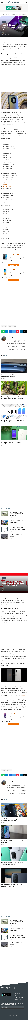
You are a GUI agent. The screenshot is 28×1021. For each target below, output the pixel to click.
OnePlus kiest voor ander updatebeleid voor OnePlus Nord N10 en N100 (13, 819)
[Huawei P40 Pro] (5, 274)
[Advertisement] (14, 79)
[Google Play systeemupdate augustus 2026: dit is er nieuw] (4, 529)
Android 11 (23, 695)
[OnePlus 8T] (5, 718)
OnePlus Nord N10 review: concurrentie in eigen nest (13, 841)
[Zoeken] (26, 2)
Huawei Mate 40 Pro (14, 255)
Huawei (14, 326)
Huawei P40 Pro (13, 270)
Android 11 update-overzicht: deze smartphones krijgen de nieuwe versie (11, 443)
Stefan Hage (9, 32)
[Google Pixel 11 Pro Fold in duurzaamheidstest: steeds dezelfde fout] (4, 513)
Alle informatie (14, 265)
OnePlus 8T (11, 714)
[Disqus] (14, 467)
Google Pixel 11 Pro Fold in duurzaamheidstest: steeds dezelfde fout (16, 514)
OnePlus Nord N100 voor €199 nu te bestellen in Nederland (11, 885)
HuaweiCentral (6, 284)
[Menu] (2, 2)
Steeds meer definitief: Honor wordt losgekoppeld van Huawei (11, 375)
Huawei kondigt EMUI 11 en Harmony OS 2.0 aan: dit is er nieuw (13, 421)
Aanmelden (4, 1009)
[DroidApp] (14, 2)
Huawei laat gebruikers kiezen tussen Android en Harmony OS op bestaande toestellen (12, 398)
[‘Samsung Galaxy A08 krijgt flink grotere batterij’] (4, 522)
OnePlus (3, 770)
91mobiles (5, 728)
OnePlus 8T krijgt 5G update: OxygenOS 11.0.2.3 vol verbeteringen (12, 863)
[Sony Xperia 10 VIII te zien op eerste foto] (4, 536)
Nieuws (7, 14)
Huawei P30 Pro (7, 186)
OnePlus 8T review (17, 615)
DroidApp (3, 14)
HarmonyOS (4, 326)
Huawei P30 (6, 184)
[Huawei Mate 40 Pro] (5, 259)
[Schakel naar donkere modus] (24, 2)
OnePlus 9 (9, 770)
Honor (9, 326)
